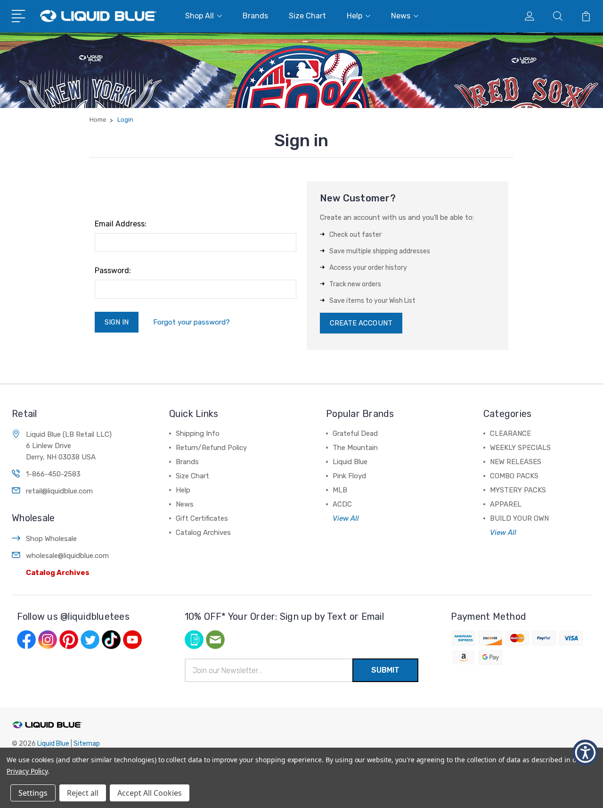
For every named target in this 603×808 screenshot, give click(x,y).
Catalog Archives (58, 572)
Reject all (82, 793)
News (400, 15)
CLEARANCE (510, 433)
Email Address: (121, 223)
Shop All (199, 15)
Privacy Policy (27, 770)
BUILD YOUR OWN (519, 518)
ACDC (342, 504)
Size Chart (307, 15)
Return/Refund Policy (211, 447)
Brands (255, 15)
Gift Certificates (202, 518)
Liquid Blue (350, 462)
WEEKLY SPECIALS (520, 447)
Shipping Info (198, 433)
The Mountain (355, 447)
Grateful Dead (355, 433)
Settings (33, 793)
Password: (113, 270)
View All (346, 518)
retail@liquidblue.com (59, 491)
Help (354, 15)
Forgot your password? (191, 322)
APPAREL (506, 504)
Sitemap (86, 744)
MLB (340, 490)
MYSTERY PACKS (518, 490)
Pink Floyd (349, 476)
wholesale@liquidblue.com (67, 555)
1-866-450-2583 (53, 474)
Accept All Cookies (149, 793)
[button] (585, 753)
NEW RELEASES (515, 462)
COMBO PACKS (514, 476)
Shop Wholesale (51, 538)
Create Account (361, 323)
